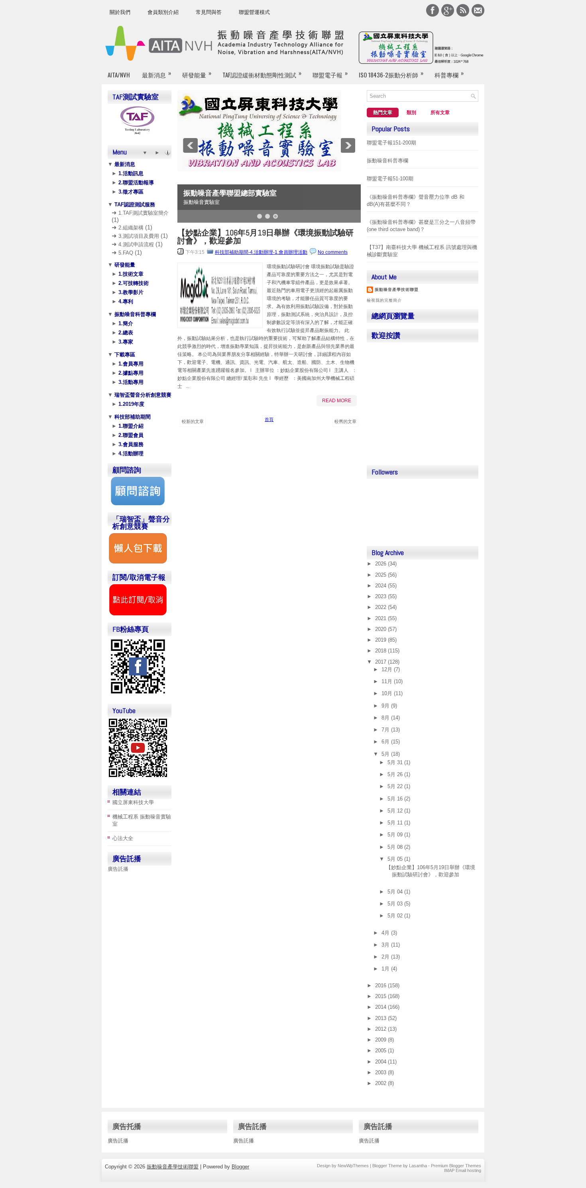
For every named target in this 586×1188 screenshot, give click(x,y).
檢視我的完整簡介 (384, 300)
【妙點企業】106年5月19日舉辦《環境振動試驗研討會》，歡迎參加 (265, 237)
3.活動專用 (130, 382)
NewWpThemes (353, 1165)
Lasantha (418, 1165)
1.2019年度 (130, 404)
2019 (381, 640)
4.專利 (125, 301)
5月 (386, 754)
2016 (381, 985)
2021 (381, 618)
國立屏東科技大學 (133, 802)
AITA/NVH (119, 74)
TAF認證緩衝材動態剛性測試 (261, 73)
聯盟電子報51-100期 (390, 179)
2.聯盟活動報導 (135, 183)
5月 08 (395, 847)
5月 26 (395, 774)
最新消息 (156, 73)
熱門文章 (382, 112)
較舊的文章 (345, 421)
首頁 (269, 419)
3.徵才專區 (130, 192)
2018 (381, 651)
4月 (386, 933)
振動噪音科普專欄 (134, 314)
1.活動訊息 (130, 173)
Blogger (240, 1167)
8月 (386, 718)
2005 (381, 1051)
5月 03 (395, 904)
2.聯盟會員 (130, 435)
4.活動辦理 (130, 454)
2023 (381, 596)
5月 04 (395, 892)
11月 (387, 681)
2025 (381, 575)
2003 (381, 1072)
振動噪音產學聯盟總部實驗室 (230, 193)
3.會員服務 (130, 444)
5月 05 (395, 859)
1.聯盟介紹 (130, 426)
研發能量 (196, 73)
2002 (381, 1083)
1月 (386, 969)
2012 (381, 1029)
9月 (386, 706)
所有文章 (440, 112)
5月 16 (395, 799)
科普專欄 (449, 73)
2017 (381, 662)
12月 (387, 669)
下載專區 (124, 355)
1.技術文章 (130, 274)
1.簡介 (125, 323)
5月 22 (395, 786)
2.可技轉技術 (133, 283)
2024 (381, 586)
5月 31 (395, 762)
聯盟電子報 (330, 73)
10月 (387, 693)
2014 (381, 1007)
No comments (333, 252)
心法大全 (122, 838)
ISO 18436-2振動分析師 (391, 73)
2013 (381, 1018)
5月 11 (395, 823)
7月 (386, 730)
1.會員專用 (130, 364)
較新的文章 (193, 421)
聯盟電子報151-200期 (391, 143)
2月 (386, 957)
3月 (386, 945)
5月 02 (395, 916)
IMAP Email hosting (462, 1170)
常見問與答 (209, 12)
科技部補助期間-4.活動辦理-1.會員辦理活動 (261, 252)
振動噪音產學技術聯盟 (397, 289)
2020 (381, 629)
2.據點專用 (130, 373)
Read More (336, 400)
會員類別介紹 (163, 12)
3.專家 (125, 342)
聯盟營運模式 (254, 12)
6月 (386, 742)
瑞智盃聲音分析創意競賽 (142, 395)
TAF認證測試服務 (134, 205)
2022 (381, 607)
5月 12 (395, 811)
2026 (381, 564)
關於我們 (120, 12)
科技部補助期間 (132, 417)
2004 (381, 1062)
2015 (381, 996)
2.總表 (125, 333)
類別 (411, 112)
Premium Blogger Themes (456, 1165)
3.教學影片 (130, 292)
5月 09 (395, 835)
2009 (381, 1040)
